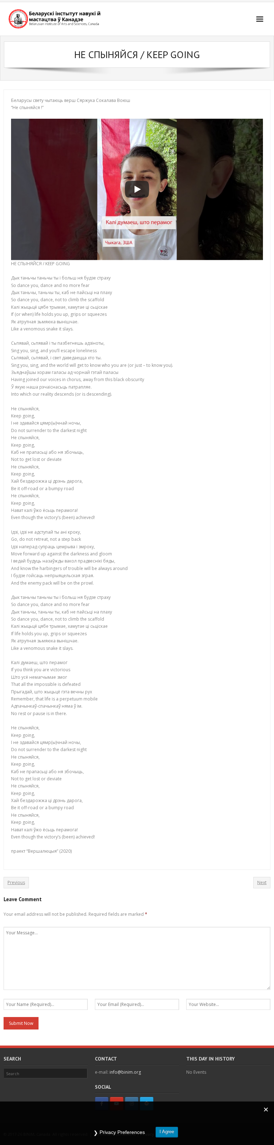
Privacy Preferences (122, 1132)
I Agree (166, 1131)
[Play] (137, 189)
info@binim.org (125, 1072)
